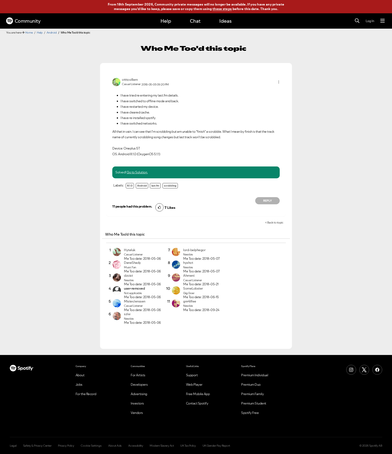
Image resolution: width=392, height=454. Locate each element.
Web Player (194, 384)
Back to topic (275, 222)
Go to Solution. (137, 172)
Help (165, 21)
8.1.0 (130, 185)
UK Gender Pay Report (216, 445)
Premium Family (252, 394)
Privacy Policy (66, 445)
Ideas (225, 21)
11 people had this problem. (132, 206)
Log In (370, 21)
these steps (222, 9)
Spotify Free (250, 412)
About (80, 375)
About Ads (115, 445)
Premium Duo (251, 384)
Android (52, 32)
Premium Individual (254, 375)
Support (192, 375)
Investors (137, 403)
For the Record (86, 394)
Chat (195, 21)
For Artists (138, 375)
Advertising (139, 394)
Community (28, 21)
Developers (139, 384)
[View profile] (116, 81)
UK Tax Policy (188, 445)
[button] (279, 82)
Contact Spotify (197, 403)
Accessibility (135, 445)
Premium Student (253, 403)
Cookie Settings (91, 445)
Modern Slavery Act (162, 445)
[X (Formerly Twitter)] (364, 370)
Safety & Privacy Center (37, 445)
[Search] (357, 21)
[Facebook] (377, 370)
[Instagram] (351, 370)
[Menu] (382, 21)
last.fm (155, 185)
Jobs (79, 384)
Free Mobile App (198, 394)
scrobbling (170, 185)
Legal (13, 445)
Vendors (137, 412)
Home (29, 32)
